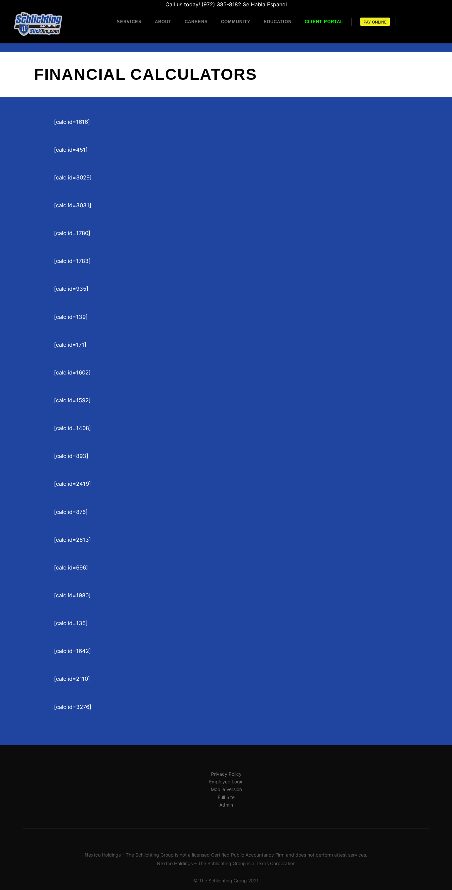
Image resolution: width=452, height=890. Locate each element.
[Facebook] (404, 21)
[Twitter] (424, 21)
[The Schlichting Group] (38, 24)
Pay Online (375, 22)
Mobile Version (226, 789)
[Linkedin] (414, 21)
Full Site (226, 797)
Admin (226, 805)
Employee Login (226, 781)
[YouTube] (434, 21)
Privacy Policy (226, 774)
